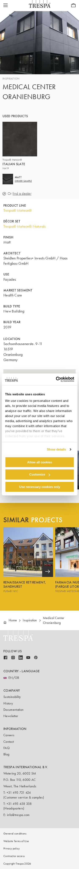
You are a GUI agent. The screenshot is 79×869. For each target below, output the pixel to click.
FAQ (6, 748)
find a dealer (22, 193)
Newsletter (10, 716)
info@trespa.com (18, 815)
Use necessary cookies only (39, 487)
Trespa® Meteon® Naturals (24, 226)
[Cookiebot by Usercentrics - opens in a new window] (56, 379)
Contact (8, 742)
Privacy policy (11, 848)
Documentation (13, 710)
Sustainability (12, 697)
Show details (56, 449)
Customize (37, 474)
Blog (6, 754)
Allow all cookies (39, 462)
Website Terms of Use (16, 841)
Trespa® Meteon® (17, 210)
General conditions (15, 833)
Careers (8, 735)
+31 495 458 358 (19, 804)
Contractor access (14, 856)
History (8, 703)
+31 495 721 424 (19, 793)
